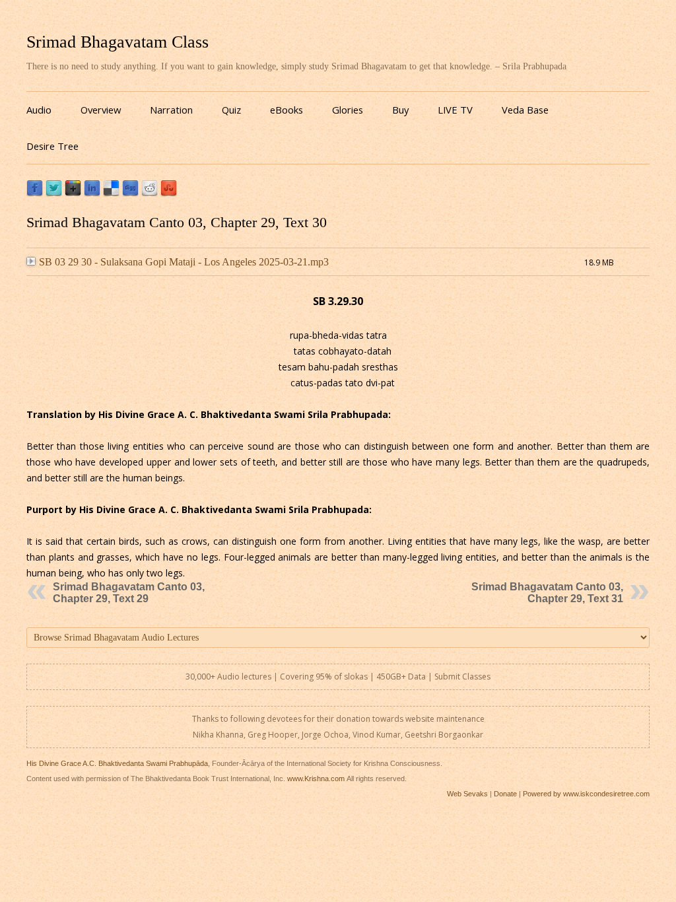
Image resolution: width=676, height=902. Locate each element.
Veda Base (525, 109)
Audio (38, 109)
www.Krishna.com (316, 778)
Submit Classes (462, 676)
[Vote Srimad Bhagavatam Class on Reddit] (149, 193)
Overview (101, 109)
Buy (400, 109)
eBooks (286, 109)
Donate (505, 794)
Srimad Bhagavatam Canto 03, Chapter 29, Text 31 (547, 592)
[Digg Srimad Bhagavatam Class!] (130, 193)
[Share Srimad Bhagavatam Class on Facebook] (34, 193)
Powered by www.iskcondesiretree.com (586, 794)
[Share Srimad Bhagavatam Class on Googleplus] (73, 193)
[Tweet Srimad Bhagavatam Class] (54, 193)
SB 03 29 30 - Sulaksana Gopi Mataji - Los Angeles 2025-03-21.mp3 (184, 261)
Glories (347, 109)
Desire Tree (52, 146)
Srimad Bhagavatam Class (117, 42)
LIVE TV (455, 109)
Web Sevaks (467, 794)
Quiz (231, 109)
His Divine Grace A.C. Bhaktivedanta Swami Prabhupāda (117, 763)
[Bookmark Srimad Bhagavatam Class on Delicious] (111, 193)
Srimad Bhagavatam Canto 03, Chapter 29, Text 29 (129, 592)
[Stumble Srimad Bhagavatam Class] (168, 193)
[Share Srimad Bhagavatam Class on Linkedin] (92, 193)
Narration (171, 109)
